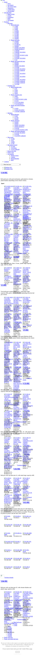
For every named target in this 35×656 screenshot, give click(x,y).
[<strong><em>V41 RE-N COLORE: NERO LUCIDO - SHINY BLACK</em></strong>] (27, 492)
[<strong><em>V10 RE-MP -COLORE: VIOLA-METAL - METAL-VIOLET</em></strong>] (8, 250)
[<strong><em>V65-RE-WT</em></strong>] (8, 567)
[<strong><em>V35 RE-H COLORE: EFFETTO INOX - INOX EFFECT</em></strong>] (27, 400)
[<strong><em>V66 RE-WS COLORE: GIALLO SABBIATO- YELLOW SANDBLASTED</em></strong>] (18, 599)
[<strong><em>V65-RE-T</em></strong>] (17, 541)
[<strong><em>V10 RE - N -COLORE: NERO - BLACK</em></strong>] (18, 210)
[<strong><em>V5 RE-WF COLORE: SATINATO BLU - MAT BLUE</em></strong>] (8, 320)
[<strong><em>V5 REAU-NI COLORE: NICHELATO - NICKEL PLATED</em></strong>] (27, 312)
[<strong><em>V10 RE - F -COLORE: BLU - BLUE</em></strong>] (8, 217)
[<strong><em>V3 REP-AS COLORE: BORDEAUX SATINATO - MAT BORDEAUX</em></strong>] (18, 275)
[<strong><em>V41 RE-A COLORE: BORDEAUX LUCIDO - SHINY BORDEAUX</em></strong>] (18, 494)
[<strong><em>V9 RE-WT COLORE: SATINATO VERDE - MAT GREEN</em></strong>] (8, 373)
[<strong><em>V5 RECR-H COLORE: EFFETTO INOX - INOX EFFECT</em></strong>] (27, 320)
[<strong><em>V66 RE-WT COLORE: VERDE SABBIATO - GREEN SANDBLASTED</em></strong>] (28, 616)
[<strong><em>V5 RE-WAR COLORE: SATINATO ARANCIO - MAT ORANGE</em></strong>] (8, 303)
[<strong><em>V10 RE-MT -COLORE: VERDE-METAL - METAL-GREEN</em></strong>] (18, 242)
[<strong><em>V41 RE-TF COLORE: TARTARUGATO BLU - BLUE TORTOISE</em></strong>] (18, 484)
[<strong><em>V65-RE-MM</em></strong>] (27, 533)
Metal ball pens (17, 622)
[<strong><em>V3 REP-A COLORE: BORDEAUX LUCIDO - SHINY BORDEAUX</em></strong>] (18, 284)
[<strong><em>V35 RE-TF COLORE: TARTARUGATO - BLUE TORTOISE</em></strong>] (9, 400)
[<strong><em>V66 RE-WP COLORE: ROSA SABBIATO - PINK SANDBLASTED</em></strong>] (9, 623)
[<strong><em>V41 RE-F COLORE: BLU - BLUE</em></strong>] (8, 489)
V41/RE (16, 469)
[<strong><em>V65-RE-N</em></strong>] (26, 558)
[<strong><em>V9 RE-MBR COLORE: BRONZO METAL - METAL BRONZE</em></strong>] (8, 350)
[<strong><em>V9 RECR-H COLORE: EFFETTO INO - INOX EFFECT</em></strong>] (27, 357)
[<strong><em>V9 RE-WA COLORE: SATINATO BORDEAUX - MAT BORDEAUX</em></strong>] (18, 367)
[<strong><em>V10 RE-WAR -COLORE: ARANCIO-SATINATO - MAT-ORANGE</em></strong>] (8, 209)
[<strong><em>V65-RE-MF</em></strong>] (8, 558)
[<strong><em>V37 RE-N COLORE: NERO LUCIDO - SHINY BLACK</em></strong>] (8, 452)
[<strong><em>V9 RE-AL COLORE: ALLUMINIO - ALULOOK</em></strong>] (27, 372)
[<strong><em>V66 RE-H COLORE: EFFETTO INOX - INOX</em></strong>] (8, 596)
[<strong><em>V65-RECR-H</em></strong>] (8, 541)
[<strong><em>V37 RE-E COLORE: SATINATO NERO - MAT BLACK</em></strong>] (18, 444)
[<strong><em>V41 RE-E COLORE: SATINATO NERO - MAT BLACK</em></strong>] (8, 484)
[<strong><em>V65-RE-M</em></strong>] (17, 567)
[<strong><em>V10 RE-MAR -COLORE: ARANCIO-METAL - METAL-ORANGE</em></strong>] (18, 252)
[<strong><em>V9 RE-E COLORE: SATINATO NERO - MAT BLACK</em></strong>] (8, 382)
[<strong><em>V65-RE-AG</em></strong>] (27, 516)
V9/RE (26, 330)
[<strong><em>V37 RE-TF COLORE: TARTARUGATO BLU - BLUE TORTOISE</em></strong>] (9, 460)
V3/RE (16, 257)
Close (17, 652)
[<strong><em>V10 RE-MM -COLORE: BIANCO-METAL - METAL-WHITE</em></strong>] (8, 242)
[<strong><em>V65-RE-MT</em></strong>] (27, 524)
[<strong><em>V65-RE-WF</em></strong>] (8, 524)
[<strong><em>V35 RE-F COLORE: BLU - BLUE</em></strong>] (8, 405)
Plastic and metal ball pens (11, 639)
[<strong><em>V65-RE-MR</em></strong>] (17, 550)
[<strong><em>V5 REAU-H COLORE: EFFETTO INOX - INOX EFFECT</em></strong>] (18, 312)
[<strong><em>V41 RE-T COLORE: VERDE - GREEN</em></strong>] (27, 482)
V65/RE (26, 502)
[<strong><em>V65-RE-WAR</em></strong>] (8, 517)
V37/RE (16, 425)
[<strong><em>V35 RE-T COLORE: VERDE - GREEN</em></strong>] (18, 399)
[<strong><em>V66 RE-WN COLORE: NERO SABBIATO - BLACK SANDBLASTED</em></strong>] (28, 598)
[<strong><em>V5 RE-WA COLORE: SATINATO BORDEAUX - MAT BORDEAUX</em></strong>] (18, 322)
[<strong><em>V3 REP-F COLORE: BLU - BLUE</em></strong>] (8, 279)
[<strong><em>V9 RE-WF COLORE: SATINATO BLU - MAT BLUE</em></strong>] (18, 348)
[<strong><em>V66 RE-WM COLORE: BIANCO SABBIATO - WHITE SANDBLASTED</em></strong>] (9, 608)
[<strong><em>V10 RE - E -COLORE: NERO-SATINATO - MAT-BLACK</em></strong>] (18, 220)
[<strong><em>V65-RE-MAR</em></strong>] (27, 551)
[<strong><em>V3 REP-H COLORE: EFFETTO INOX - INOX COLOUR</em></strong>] (27, 274)
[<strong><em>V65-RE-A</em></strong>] (7, 550)
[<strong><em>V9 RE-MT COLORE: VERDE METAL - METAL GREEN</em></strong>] (8, 358)
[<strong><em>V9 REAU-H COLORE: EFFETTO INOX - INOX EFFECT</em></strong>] (8, 365)
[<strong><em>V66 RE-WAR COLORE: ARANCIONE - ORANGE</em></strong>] (8, 613)
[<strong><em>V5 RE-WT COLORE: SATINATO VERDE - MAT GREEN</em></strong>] (8, 312)
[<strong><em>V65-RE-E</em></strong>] (17, 516)
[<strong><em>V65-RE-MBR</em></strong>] (8, 534)
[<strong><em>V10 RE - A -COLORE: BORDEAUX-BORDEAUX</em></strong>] (27, 219)
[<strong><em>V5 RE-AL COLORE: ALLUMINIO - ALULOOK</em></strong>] (27, 302)
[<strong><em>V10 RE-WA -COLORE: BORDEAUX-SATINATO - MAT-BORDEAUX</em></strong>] (27, 194)
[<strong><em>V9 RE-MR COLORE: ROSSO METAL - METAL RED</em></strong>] (18, 373)
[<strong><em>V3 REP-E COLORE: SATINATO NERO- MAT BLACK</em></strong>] (27, 282)
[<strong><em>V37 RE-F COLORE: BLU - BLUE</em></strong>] (18, 457)
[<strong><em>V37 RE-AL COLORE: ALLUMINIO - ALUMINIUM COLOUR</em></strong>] (18, 452)
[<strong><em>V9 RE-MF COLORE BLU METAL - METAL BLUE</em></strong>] (27, 347)
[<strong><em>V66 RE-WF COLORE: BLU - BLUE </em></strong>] (18, 612)
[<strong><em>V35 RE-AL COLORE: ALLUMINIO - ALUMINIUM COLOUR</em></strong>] (8, 417)
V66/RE (4, 581)
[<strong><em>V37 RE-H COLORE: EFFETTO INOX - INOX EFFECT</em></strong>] (27, 460)
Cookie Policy (17, 654)
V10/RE (4, 172)
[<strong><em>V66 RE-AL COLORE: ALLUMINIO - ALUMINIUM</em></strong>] (27, 605)
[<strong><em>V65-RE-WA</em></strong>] (27, 541)
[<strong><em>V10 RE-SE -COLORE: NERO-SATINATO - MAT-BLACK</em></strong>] (27, 201)
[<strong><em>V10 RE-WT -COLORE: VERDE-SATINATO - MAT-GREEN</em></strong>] (18, 201)
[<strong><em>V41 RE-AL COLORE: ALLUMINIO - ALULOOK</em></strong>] (18, 499)
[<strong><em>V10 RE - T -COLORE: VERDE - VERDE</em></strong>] (18, 227)
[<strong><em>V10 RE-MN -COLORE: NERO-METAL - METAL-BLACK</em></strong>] (27, 232)
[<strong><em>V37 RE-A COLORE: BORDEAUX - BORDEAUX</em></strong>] (8, 467)
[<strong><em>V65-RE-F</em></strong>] (26, 567)
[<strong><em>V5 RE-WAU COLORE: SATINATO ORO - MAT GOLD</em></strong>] (18, 329)
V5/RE (4, 285)
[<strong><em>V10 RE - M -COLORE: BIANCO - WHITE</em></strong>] (8, 227)
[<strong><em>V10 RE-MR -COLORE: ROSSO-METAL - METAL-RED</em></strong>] (8, 257)
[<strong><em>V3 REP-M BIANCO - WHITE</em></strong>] (8, 271)
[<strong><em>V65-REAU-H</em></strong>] (18, 534)
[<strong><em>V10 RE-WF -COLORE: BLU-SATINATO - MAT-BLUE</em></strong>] (8, 201)
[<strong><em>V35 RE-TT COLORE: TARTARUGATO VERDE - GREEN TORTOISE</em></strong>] (28, 410)
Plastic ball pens (8, 637)
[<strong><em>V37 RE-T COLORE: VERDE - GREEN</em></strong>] (8, 442)
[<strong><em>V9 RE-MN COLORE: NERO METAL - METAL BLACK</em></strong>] (18, 357)
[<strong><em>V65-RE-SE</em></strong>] (17, 524)
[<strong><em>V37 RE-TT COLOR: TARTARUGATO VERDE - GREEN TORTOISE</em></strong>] (28, 445)
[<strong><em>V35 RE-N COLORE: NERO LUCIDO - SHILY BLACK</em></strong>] (18, 408)
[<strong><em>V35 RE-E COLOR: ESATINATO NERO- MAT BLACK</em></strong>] (27, 417)
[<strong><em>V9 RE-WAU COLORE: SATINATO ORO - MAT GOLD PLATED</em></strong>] (27, 367)
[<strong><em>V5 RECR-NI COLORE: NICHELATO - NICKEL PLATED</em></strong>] (18, 303)
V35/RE (26, 383)
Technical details (21, 253)
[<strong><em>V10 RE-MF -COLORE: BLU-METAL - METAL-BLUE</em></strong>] (27, 239)
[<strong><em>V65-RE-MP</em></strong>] (17, 558)
